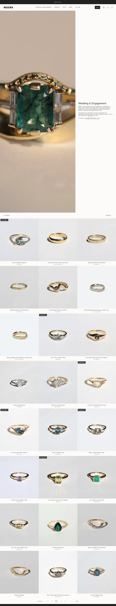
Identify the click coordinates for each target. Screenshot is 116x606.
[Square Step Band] (19, 572)
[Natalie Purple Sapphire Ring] (19, 477)
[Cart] (112, 7)
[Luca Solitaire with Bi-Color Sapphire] (58, 477)
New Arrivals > (58, 2)
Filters (7, 215)
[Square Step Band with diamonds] (96, 524)
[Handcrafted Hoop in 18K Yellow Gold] (58, 239)
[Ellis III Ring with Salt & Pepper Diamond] (58, 572)
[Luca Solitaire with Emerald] (96, 477)
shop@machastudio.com (92, 118)
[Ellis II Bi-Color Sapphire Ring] (19, 524)
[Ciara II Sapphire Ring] (58, 429)
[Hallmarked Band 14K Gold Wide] (96, 239)
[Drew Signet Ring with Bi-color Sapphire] (96, 334)
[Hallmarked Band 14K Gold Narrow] (19, 287)
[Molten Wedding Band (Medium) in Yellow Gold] (19, 334)
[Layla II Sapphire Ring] (96, 572)
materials (90, 115)
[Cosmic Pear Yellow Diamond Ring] (96, 382)
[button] (43, 7)
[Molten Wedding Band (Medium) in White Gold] (96, 287)
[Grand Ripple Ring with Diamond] (58, 287)
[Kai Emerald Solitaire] (58, 524)
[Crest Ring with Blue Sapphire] (19, 429)
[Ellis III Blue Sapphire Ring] (58, 334)
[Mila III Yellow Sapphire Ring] (96, 429)
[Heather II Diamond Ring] (58, 382)
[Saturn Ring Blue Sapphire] (19, 239)
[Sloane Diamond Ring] (19, 382)
